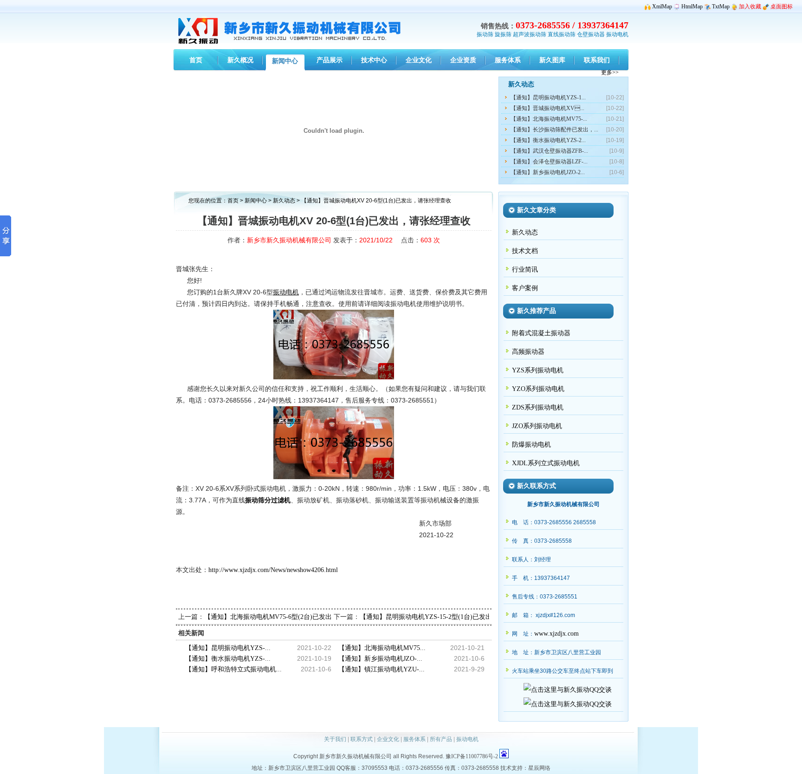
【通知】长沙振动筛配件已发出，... (554, 129)
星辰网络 (539, 768)
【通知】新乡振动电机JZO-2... (548, 172)
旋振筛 (503, 34)
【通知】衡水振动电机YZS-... (228, 658)
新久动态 (285, 200)
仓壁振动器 (591, 34)
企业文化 (388, 739)
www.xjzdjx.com (556, 633)
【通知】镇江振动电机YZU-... (381, 669)
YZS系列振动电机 (537, 370)
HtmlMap (692, 6)
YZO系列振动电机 (538, 388)
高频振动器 (528, 351)
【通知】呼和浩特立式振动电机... (233, 669)
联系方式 (361, 739)
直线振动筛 (562, 34)
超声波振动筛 (529, 34)
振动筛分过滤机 (268, 500)
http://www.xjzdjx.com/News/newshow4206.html (273, 569)
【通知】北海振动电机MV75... (382, 647)
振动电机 (617, 34)
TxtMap (721, 6)
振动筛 (485, 34)
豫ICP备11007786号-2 (472, 756)
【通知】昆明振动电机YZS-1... (548, 97)
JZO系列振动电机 (537, 426)
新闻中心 (256, 200)
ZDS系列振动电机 (537, 407)
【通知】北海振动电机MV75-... (549, 119)
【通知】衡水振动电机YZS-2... (548, 140)
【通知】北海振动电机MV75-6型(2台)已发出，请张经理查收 (290, 616)
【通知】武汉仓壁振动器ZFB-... (549, 151)
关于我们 (335, 739)
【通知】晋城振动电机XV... (547, 108)
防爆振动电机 (531, 444)
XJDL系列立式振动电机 (546, 463)
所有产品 (441, 739)
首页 (233, 200)
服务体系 (414, 739)
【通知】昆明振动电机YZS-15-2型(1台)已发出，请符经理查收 (448, 616)
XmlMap (662, 6)
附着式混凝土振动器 (541, 333)
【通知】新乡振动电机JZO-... (380, 658)
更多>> (610, 72)
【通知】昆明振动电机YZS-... (228, 647)
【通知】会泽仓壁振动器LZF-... (549, 161)
